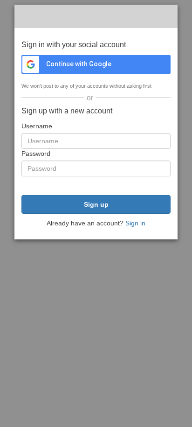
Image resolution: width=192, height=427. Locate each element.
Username (36, 126)
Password (35, 153)
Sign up (96, 204)
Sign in (135, 223)
